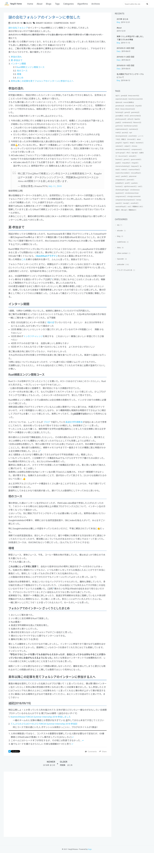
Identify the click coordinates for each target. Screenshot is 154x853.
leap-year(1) (135, 166)
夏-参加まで (16, 60)
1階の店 (50, 322)
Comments (92, 751)
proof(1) (127, 183)
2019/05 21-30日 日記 (125, 48)
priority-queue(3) (121, 119)
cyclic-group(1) (120, 153)
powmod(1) (130, 180)
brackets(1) (139, 143)
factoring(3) (119, 112)
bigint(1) (126, 143)
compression (61, 23)
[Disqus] (57, 804)
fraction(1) (119, 159)
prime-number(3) (135, 116)
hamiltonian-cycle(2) (131, 126)
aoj (118, 225)
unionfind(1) (134, 203)
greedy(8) (124, 95)
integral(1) (135, 163)
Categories (68, 4)
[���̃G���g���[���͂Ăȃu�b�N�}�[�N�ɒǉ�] (9, 752)
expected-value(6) (121, 99)
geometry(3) (135, 112)
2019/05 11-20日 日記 (125, 57)
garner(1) (127, 159)
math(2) (118, 132)
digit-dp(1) (135, 153)
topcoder (120, 259)
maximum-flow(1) (134, 169)
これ (23, 259)
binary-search (44, 23)
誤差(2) (123, 139)
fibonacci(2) (137, 122)
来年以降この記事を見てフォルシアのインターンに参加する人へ (42, 81)
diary (119, 51)
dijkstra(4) (119, 102)
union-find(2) (132, 136)
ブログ (46, 422)
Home (30, 4)
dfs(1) (128, 153)
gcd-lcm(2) (119, 126)
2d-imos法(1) (131, 139)
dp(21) (118, 95)
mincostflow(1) (136, 173)
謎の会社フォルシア (18, 28)
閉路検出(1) (132, 210)
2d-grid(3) (138, 106)
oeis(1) (118, 176)
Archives (95, 4)
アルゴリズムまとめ (125, 270)
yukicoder (121, 264)
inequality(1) (126, 163)
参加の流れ (16, 57)
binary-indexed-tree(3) (127, 109)
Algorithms (82, 4)
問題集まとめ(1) (137, 206)
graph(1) (118, 163)
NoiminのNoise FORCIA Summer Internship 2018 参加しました (41, 717)
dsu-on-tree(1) (123, 156)
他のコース (22, 70)
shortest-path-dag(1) (122, 190)
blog (29, 23)
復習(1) (118, 210)
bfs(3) (117, 109)
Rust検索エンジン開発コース (30, 67)
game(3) (127, 112)
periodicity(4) (120, 106)
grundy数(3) (119, 116)
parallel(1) (124, 176)
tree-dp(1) (126, 203)
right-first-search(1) (130, 186)
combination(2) (127, 122)
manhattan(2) (133, 129)
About (39, 4)
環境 (19, 74)
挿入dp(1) (124, 210)
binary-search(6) (133, 95)
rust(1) (140, 186)
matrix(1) (124, 169)
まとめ (20, 77)
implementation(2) (122, 129)
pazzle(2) (125, 132)
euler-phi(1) (132, 156)
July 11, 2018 (55, 186)
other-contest (122, 253)
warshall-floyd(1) (121, 206)
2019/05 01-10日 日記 (125, 65)
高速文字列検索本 (74, 422)
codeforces (121, 242)
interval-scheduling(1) (123, 166)
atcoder (120, 231)
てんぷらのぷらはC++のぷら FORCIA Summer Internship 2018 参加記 (44, 724)
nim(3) (126, 116)
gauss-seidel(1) (136, 159)
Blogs (48, 4)
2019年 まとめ (122, 19)
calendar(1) (119, 146)
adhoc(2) (130, 119)
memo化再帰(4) (128, 102)
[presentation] (94, 407)
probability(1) (120, 183)
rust (72, 23)
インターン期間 (18, 63)
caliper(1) (127, 146)
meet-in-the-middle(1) (123, 173)
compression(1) (136, 149)
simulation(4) (129, 106)
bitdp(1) (132, 143)
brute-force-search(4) (135, 99)
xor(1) (129, 206)
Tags (57, 4)
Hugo (90, 849)
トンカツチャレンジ (33, 336)
